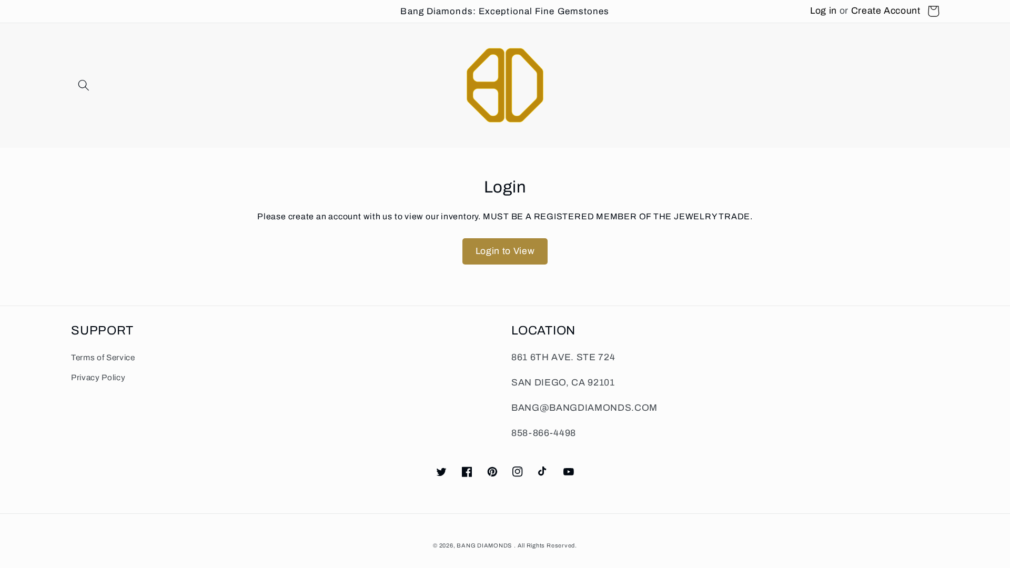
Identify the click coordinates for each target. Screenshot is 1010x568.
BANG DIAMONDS (484, 545)
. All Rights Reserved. (545, 545)
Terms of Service (103, 357)
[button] (83, 85)
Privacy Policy (98, 377)
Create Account (886, 11)
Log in (823, 11)
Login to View (505, 251)
